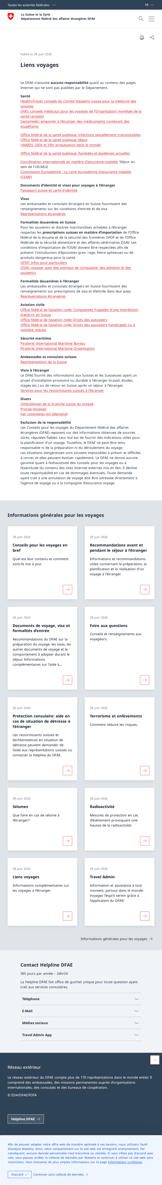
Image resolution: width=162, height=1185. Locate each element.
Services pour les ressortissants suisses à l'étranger (62, 390)
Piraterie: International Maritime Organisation (57, 348)
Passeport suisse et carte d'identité (48, 190)
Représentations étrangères (43, 214)
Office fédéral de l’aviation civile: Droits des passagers (63, 319)
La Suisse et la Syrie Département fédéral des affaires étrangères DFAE (58, 16)
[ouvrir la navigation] (151, 19)
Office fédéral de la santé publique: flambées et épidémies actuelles (75, 153)
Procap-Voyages (33, 409)
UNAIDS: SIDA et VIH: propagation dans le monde (60, 145)
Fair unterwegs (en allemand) (44, 414)
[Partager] (152, 37)
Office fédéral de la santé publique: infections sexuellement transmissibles (80, 134)
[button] (154, 1060)
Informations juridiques (125, 1162)
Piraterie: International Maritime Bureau (52, 343)
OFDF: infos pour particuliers (43, 262)
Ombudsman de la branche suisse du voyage (56, 404)
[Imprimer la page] (142, 37)
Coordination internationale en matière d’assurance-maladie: (69, 161)
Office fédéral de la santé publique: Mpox (53, 140)
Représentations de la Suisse (43, 362)
